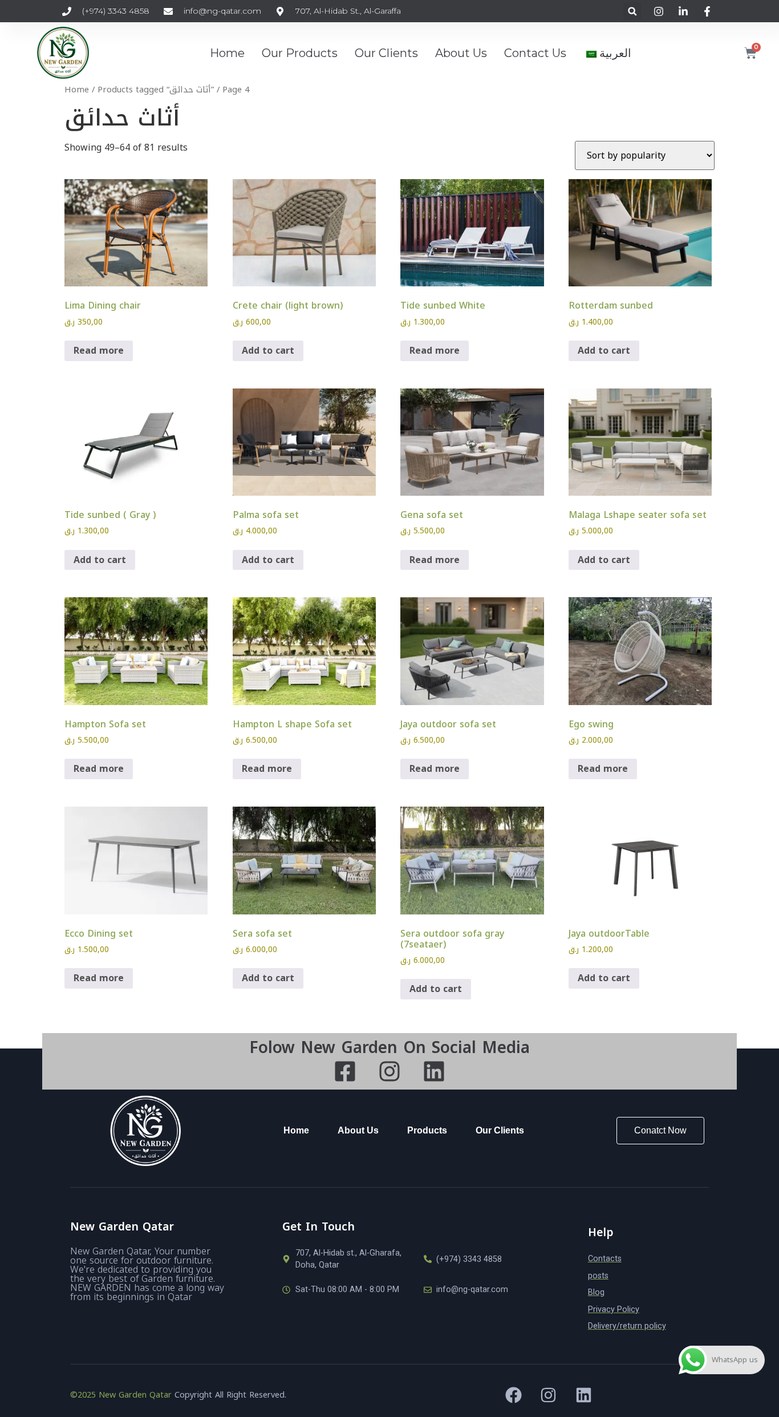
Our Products (300, 53)
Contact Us (535, 53)
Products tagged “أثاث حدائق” (156, 90)
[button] (632, 11)
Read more (99, 350)
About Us (461, 53)
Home (227, 53)
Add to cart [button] (268, 350)
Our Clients (386, 53)
